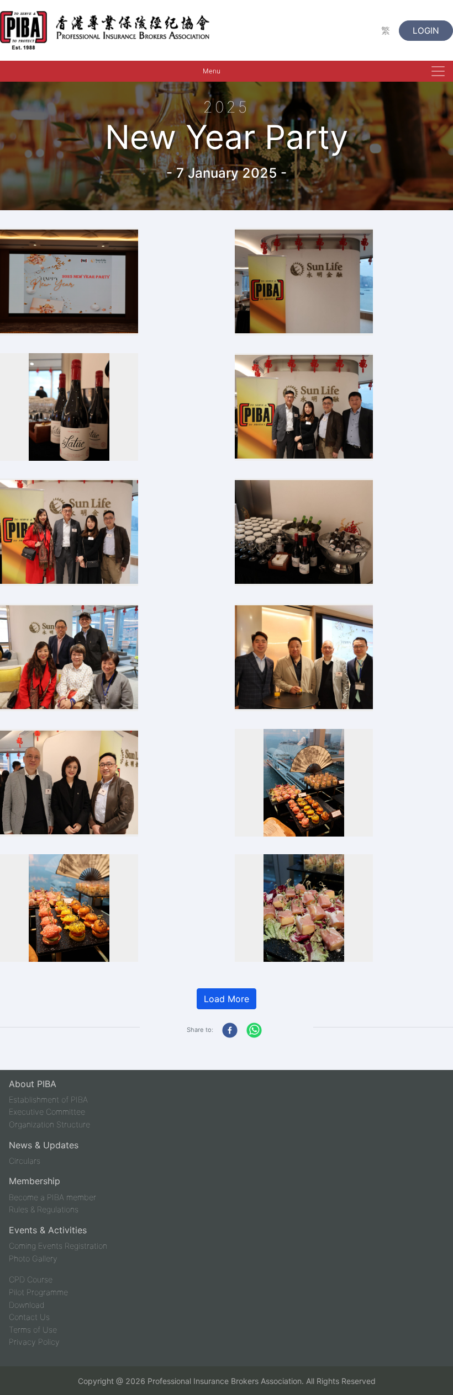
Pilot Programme (38, 1292)
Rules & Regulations (43, 1209)
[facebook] (227, 1030)
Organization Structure (49, 1124)
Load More (226, 998)
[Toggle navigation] (438, 71)
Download (27, 1304)
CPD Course (30, 1279)
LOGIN (426, 30)
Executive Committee (47, 1111)
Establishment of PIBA (48, 1099)
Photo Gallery (33, 1258)
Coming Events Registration (58, 1245)
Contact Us (29, 1317)
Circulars (24, 1160)
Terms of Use (33, 1329)
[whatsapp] (254, 1030)
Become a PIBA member (52, 1197)
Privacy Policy (34, 1341)
